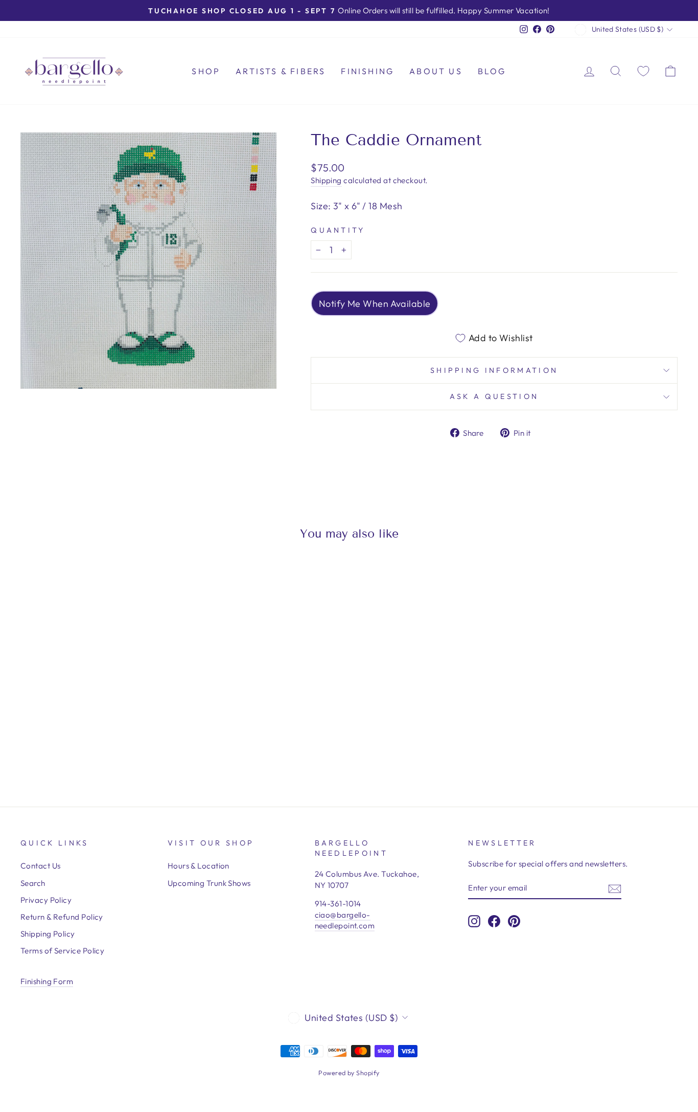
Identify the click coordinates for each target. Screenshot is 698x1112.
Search (32, 883)
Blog (492, 71)
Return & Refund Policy (61, 917)
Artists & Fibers (280, 71)
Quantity (338, 230)
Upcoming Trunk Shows (209, 883)
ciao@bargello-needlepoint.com (345, 920)
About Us (435, 71)
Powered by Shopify (348, 1073)
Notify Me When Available (375, 303)
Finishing (367, 71)
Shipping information (494, 370)
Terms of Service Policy (62, 950)
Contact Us (40, 866)
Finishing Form (46, 981)
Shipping (326, 180)
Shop (206, 71)
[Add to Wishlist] (32, 578)
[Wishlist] (643, 70)
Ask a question (494, 396)
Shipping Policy (47, 934)
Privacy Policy (46, 900)
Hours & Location (198, 866)
